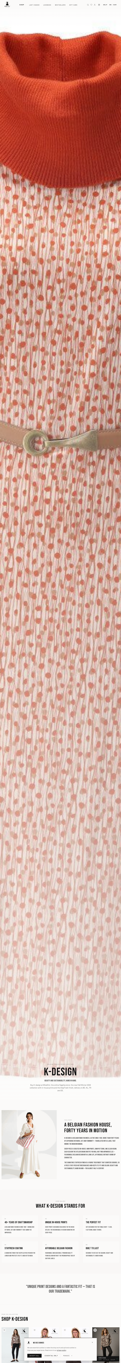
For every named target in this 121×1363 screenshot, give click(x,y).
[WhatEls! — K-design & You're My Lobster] (7, 5)
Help (105, 4)
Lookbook (47, 5)
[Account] (95, 5)
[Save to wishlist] (4, 1330)
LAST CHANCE (34, 5)
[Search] (88, 5)
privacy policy (61, 1350)
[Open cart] (99, 5)
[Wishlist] (91, 5)
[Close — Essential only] (92, 1342)
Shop (21, 5)
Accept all (34, 1355)
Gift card (73, 5)
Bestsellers (60, 5)
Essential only (51, 1355)
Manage (66, 1355)
